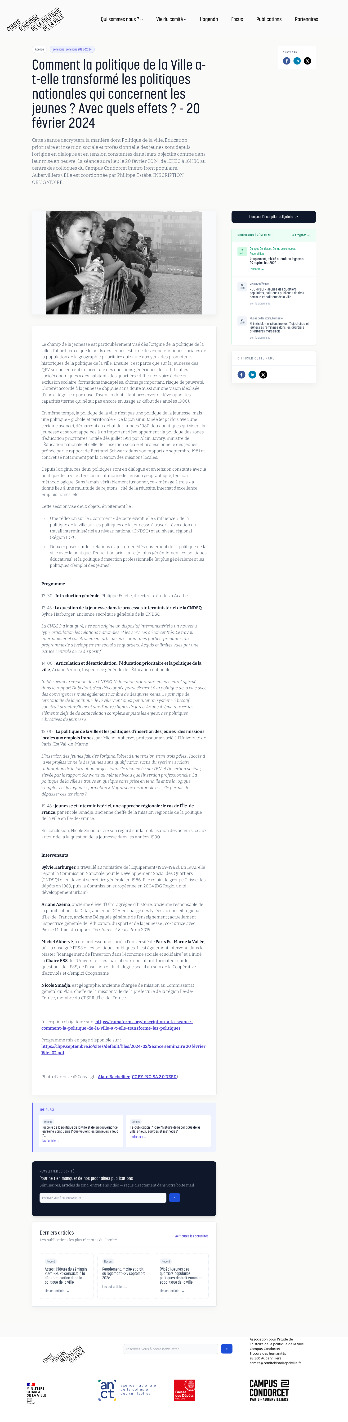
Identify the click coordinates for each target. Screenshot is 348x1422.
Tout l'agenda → (300, 235)
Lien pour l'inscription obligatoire (273, 216)
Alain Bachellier (114, 1076)
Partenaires (306, 19)
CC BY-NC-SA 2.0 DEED (154, 1076)
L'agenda (209, 19)
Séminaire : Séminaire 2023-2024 (72, 49)
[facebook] (286, 61)
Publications (269, 19)
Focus (237, 19)
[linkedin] (297, 61)
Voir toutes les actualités (192, 1236)
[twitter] (307, 61)
